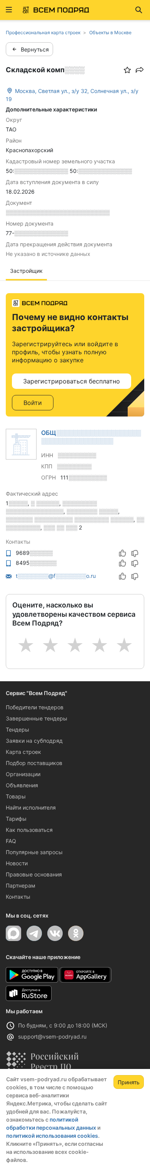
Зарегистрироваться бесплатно (71, 381)
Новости (17, 863)
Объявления (22, 785)
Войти (32, 403)
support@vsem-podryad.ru (52, 1036)
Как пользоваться (29, 829)
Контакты (18, 896)
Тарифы (16, 818)
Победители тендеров (34, 707)
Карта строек (23, 751)
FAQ (11, 841)
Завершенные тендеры (36, 718)
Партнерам (20, 885)
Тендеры (17, 729)
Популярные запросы (34, 852)
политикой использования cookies (52, 1135)
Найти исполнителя (31, 807)
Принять (129, 1082)
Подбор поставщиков (34, 763)
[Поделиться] (139, 70)
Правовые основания (34, 874)
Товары (16, 796)
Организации (23, 774)
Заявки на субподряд (34, 740)
